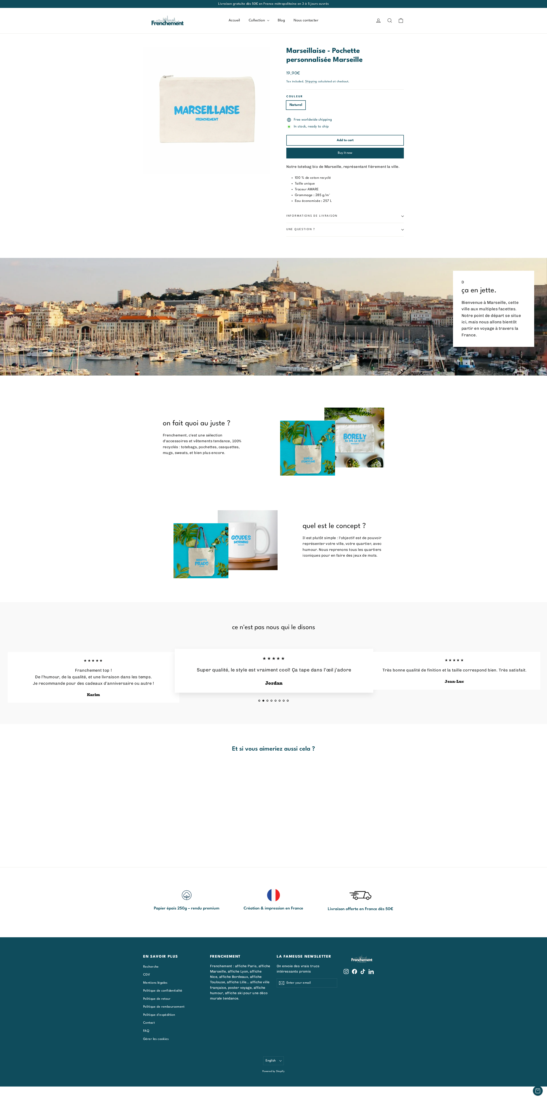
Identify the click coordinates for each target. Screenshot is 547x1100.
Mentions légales (155, 982)
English (271, 1060)
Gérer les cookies (156, 1039)
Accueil (234, 20)
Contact (149, 1022)
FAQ (146, 1030)
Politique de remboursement (163, 1006)
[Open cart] (538, 1091)
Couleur (294, 96)
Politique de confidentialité (162, 990)
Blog (281, 20)
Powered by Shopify (273, 1071)
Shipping (311, 81)
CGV (146, 974)
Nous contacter (306, 20)
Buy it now (345, 153)
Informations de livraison (312, 215)
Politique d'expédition (159, 1014)
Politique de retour (157, 998)
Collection (257, 20)
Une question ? (300, 229)
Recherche (151, 966)
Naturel (296, 105)
